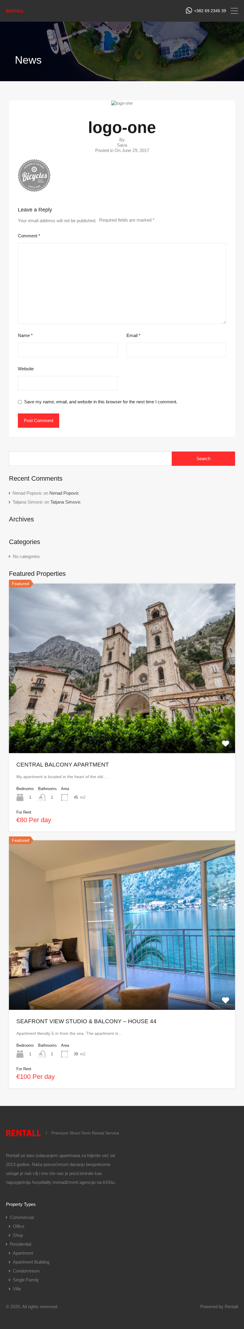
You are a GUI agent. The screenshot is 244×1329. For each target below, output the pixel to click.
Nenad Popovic (64, 493)
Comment (29, 235)
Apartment (23, 1253)
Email (133, 335)
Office (18, 1226)
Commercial (22, 1217)
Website (26, 368)
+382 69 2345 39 (210, 10)
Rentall (231, 1306)
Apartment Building (31, 1261)
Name (25, 335)
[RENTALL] (15, 12)
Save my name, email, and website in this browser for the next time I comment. (100, 401)
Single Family (26, 1279)
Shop (18, 1235)
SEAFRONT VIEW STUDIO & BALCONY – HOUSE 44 (86, 1021)
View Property (122, 719)
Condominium (26, 1270)
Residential (20, 1244)
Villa (17, 1288)
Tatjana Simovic (65, 501)
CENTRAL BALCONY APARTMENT (62, 764)
